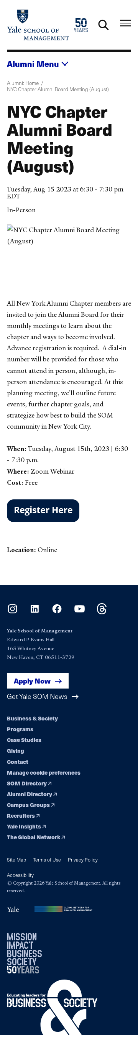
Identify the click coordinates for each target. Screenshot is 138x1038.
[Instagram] (12, 612)
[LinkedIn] (34, 612)
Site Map (16, 859)
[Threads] (101, 612)
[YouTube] (79, 612)
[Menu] (125, 23)
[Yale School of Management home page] (38, 24)
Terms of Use (47, 859)
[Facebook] (56, 612)
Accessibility (20, 875)
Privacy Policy (83, 859)
